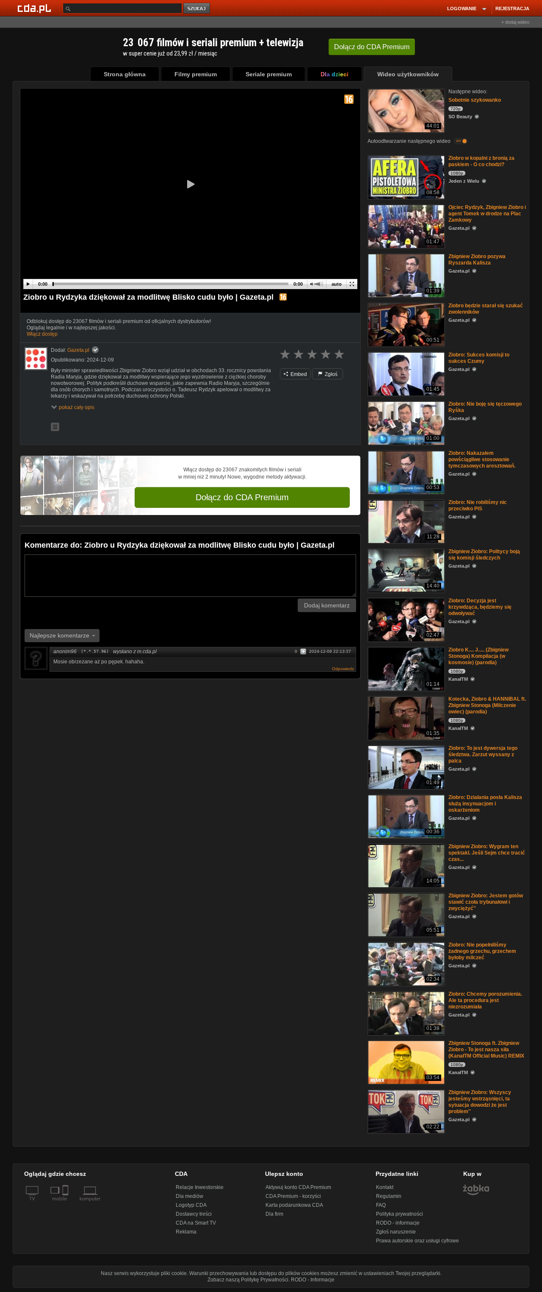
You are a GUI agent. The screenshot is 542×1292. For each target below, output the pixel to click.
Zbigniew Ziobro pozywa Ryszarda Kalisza (477, 259)
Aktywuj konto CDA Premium (298, 1187)
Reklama (186, 1232)
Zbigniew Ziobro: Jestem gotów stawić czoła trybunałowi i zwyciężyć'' (485, 902)
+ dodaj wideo (515, 22)
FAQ (381, 1205)
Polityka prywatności (399, 1214)
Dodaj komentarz (327, 605)
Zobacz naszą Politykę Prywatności (247, 1280)
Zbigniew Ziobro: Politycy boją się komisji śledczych (484, 555)
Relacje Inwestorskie (200, 1187)
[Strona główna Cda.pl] (35, 8)
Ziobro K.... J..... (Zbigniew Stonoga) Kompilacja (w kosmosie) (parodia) (478, 656)
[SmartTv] (66, 1204)
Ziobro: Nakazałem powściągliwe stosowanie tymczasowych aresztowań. (481, 459)
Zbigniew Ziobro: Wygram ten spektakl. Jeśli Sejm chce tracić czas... (486, 853)
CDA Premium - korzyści (293, 1196)
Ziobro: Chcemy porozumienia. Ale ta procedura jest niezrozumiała (485, 1000)
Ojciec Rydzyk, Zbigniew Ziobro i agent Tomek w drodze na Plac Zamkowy (487, 213)
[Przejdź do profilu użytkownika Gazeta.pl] (36, 358)
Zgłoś (330, 374)
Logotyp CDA (191, 1205)
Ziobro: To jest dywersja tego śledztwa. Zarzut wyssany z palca (482, 754)
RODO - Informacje (313, 1280)
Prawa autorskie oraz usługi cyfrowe (417, 1241)
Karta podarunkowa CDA (294, 1205)
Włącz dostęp (42, 334)
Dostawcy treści (194, 1214)
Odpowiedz (343, 668)
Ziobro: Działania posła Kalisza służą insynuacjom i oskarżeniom (485, 803)
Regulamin (388, 1196)
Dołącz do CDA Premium (242, 497)
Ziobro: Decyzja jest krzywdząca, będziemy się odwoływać (480, 607)
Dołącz (371, 46)
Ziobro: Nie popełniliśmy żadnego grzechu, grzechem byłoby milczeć (482, 951)
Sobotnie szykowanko (474, 100)
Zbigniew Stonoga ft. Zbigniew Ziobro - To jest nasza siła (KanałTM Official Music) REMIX (486, 1049)
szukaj (197, 8)
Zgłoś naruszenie (396, 1232)
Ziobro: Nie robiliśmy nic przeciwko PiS (477, 505)
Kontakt (384, 1187)
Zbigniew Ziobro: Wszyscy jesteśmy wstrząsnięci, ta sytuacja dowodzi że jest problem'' (479, 1101)
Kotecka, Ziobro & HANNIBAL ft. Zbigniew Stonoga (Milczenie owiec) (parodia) (487, 705)
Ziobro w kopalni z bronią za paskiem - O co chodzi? (481, 161)
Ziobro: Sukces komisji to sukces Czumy (478, 358)
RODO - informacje (398, 1223)
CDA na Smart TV (196, 1223)
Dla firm (274, 1214)
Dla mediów (189, 1196)
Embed (298, 374)
